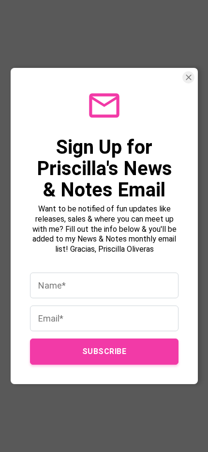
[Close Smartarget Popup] (188, 77)
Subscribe (104, 351)
